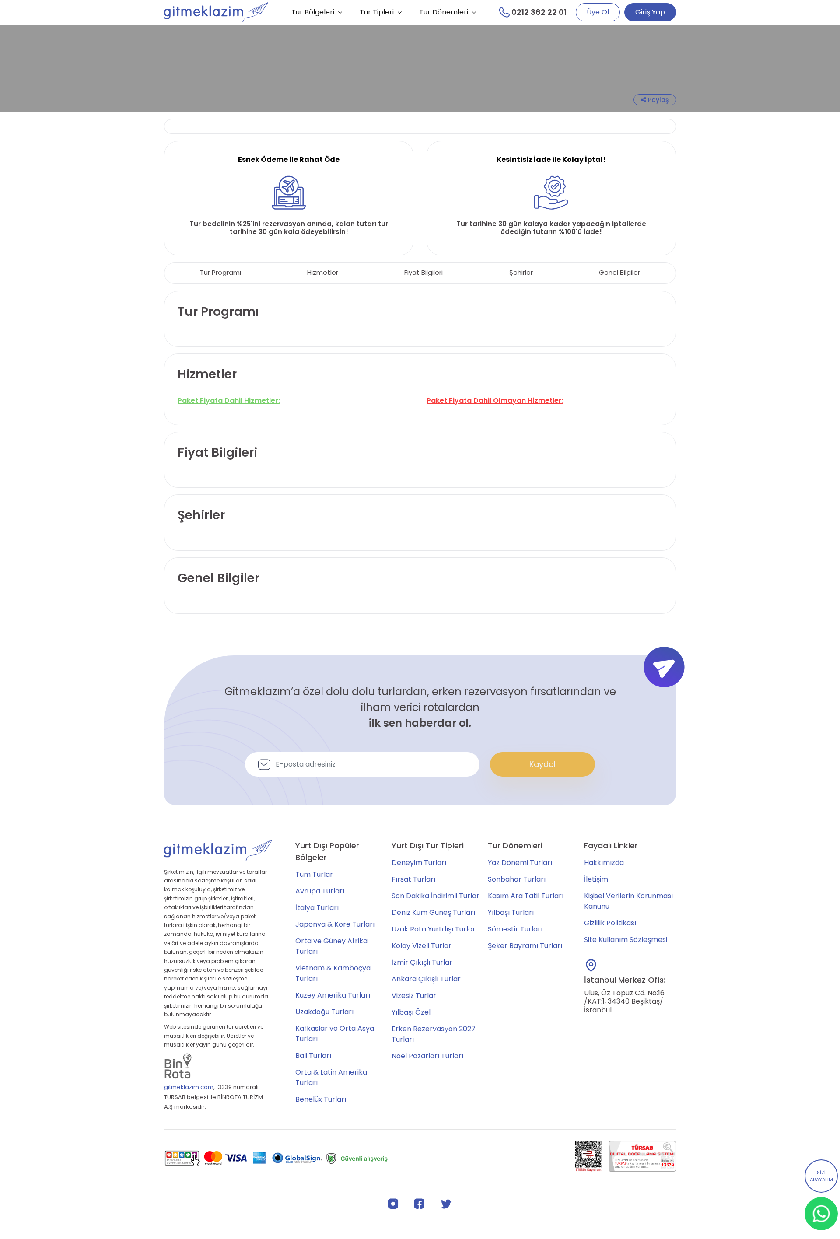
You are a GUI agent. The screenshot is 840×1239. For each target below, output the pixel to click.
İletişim (596, 879)
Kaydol (542, 764)
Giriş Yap (650, 12)
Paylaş (657, 99)
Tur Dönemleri (443, 12)
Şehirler (521, 272)
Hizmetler (322, 272)
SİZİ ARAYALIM (821, 1176)
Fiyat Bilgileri (423, 272)
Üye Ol (598, 12)
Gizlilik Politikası (610, 923)
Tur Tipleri (377, 12)
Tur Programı (220, 272)
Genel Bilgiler (619, 272)
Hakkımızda (604, 863)
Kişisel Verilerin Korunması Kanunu (628, 901)
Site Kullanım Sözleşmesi (625, 939)
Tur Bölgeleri (312, 12)
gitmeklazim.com (189, 1087)
